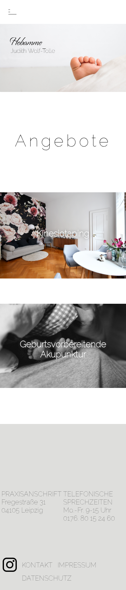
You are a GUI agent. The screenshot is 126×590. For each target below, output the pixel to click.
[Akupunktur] (63, 386)
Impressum (76, 565)
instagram (10, 562)
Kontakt (37, 565)
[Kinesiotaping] (63, 276)
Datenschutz (47, 578)
